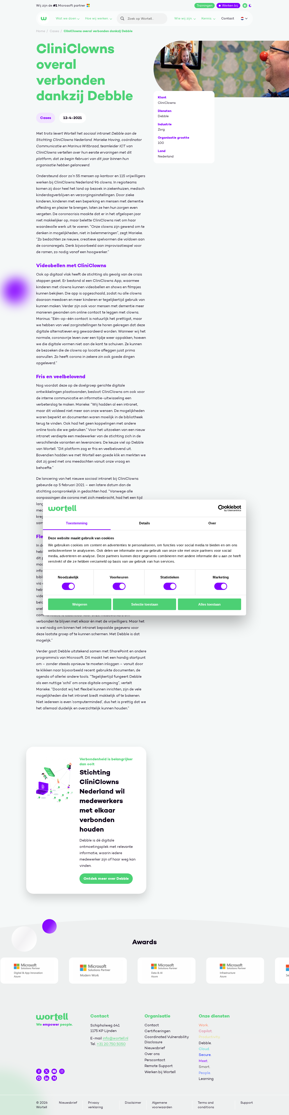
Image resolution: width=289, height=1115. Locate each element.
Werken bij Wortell (160, 1072)
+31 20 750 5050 (111, 1044)
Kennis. (206, 18)
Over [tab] (212, 523)
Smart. (204, 1067)
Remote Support (158, 1066)
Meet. (203, 1061)
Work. (204, 1025)
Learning (206, 1079)
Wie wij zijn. (183, 18)
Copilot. (205, 1031)
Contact (227, 18)
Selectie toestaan (144, 604)
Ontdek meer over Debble (106, 878)
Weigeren (79, 604)
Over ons (152, 1054)
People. (205, 1073)
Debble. (205, 1043)
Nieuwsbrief (154, 1048)
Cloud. (204, 1049)
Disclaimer (133, 1103)
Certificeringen (157, 1031)
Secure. (205, 1055)
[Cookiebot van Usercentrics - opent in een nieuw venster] (221, 508)
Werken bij (230, 5)
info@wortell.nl (115, 1038)
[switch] (119, 586)
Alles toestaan (209, 604)
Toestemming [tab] (76, 523)
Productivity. (210, 1037)
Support (246, 1103)
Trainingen (204, 5)
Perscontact (154, 1060)
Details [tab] (144, 523)
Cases (45, 117)
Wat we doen (66, 18)
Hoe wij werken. (97, 18)
